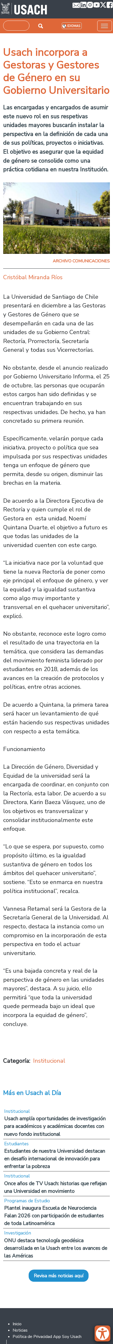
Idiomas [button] (73, 26)
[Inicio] (24, 9)
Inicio (17, 1324)
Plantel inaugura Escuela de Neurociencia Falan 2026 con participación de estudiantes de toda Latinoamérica (54, 1215)
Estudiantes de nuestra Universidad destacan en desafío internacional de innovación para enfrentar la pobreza (54, 1158)
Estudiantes (16, 1144)
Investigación (17, 1233)
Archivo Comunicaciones (81, 261)
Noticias (20, 1330)
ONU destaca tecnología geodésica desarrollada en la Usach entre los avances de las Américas (55, 1248)
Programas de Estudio (27, 1201)
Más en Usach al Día (32, 1093)
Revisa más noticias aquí (58, 1275)
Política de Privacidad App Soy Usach (47, 1337)
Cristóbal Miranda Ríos (33, 277)
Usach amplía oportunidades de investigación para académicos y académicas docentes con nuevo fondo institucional (55, 1126)
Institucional (49, 1061)
